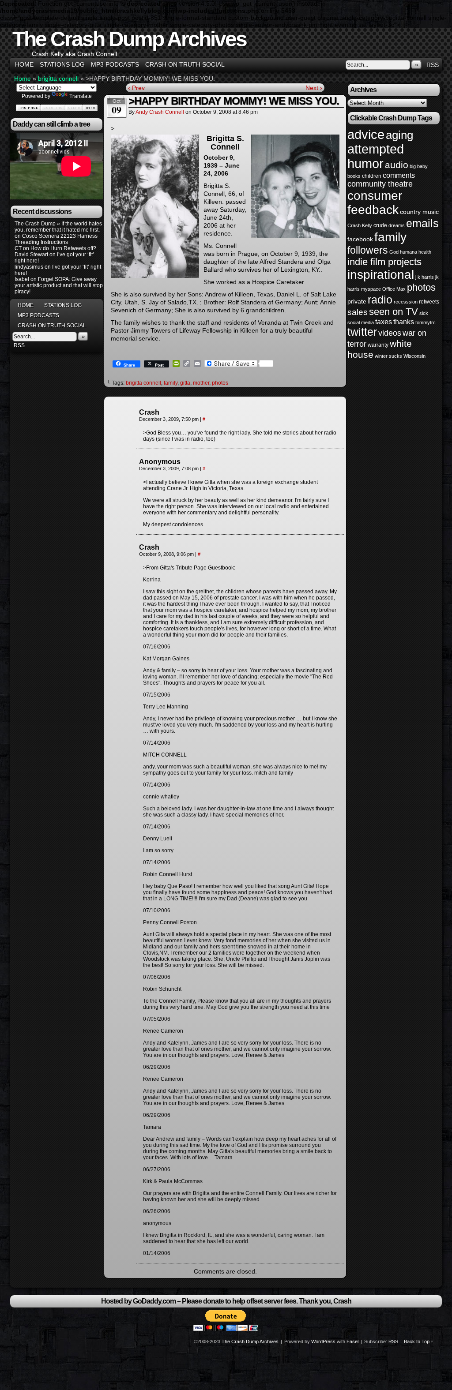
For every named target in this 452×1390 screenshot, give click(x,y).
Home (24, 64)
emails (422, 223)
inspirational (380, 274)
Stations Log (62, 64)
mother (201, 383)
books (354, 176)
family (170, 383)
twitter (362, 332)
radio (380, 299)
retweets (429, 302)
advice (365, 134)
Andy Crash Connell (160, 112)
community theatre (380, 184)
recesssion (406, 301)
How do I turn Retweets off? (63, 248)
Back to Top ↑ (418, 1341)
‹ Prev (136, 87)
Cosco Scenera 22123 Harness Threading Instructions (56, 239)
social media (360, 322)
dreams (396, 225)
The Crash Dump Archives (129, 39)
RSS (432, 64)
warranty (378, 345)
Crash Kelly (359, 225)
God (394, 252)
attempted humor (375, 156)
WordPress (323, 1341)
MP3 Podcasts (115, 64)
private (356, 301)
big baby (419, 166)
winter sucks (388, 356)
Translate (80, 96)
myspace (371, 289)
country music (419, 211)
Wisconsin (414, 356)
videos (389, 333)
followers (367, 250)
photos (220, 383)
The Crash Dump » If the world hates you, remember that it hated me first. (58, 227)
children (371, 176)
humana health (415, 252)
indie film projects (384, 261)
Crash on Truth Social (185, 64)
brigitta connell (58, 78)
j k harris (424, 277)
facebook (360, 239)
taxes (383, 322)
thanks (403, 322)
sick (423, 313)
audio (396, 165)
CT (18, 248)
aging (399, 135)
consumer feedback (374, 203)
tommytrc (425, 322)
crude (380, 225)
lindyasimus (29, 267)
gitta (185, 383)
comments (399, 175)
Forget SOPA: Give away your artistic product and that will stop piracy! (59, 285)
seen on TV (393, 311)
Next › (313, 87)
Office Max (394, 289)
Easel (352, 1341)
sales (357, 312)
